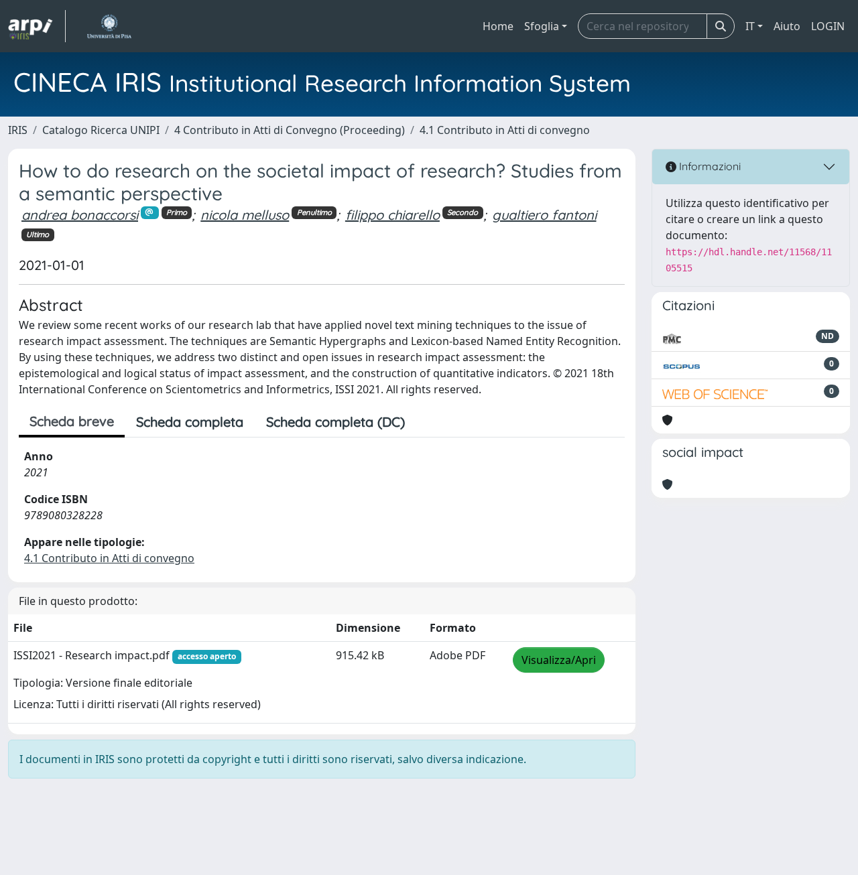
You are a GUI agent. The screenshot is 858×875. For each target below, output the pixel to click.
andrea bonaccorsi (79, 214)
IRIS (17, 130)
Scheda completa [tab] (189, 421)
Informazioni (708, 166)
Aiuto (787, 26)
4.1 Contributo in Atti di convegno (505, 130)
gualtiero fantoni (544, 214)
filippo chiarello (392, 214)
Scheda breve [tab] (71, 421)
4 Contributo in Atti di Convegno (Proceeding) (289, 130)
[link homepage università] (108, 26)
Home (498, 26)
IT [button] (750, 26)
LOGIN (828, 26)
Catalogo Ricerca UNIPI (101, 130)
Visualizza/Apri (559, 660)
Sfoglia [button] (541, 26)
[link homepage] (37, 26)
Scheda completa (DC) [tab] (335, 421)
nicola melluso (244, 214)
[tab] (427, 422)
